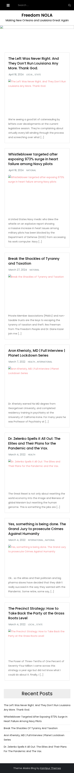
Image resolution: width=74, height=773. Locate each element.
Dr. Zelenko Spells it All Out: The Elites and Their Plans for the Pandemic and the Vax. (34, 443)
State (38, 74)
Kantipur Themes (50, 768)
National (31, 170)
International (44, 362)
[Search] (69, 5)
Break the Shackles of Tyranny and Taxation (31, 728)
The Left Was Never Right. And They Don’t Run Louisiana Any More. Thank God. (33, 63)
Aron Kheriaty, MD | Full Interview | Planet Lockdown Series (36, 353)
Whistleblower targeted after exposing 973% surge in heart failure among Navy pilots (33, 159)
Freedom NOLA (37, 15)
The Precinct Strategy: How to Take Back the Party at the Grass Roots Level (36, 613)
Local (29, 74)
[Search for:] (45, 5)
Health (31, 362)
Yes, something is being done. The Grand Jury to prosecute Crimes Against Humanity (37, 529)
